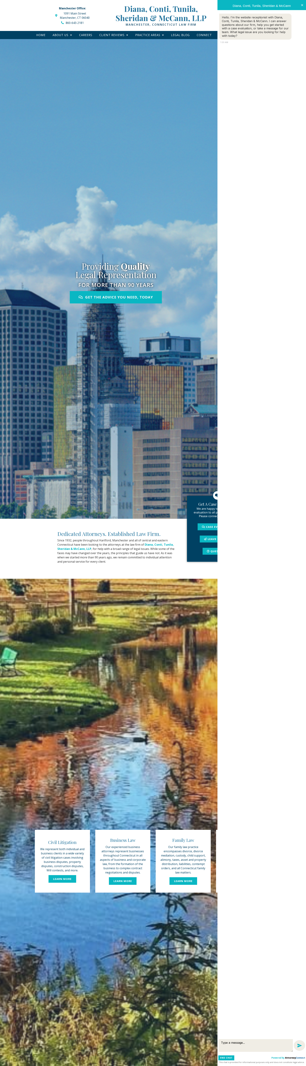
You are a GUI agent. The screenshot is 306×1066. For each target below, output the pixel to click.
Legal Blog (180, 35)
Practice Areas (147, 35)
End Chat (226, 1057)
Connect (204, 35)
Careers (85, 35)
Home (41, 35)
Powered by (288, 1057)
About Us (60, 35)
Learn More (62, 879)
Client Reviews (111, 35)
